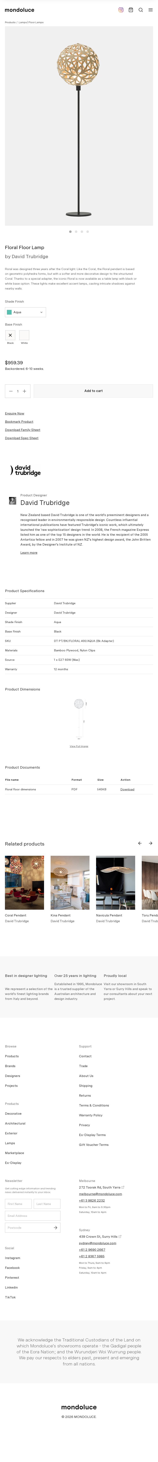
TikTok (10, 1297)
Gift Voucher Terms (94, 1145)
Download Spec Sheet (21, 438)
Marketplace (14, 1153)
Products (10, 22)
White (24, 343)
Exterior (11, 1133)
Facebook (12, 1268)
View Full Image (79, 746)
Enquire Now (14, 413)
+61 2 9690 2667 (92, 1250)
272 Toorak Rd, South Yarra (100, 1187)
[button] (70, 231)
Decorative (13, 1114)
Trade (83, 1066)
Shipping (85, 1086)
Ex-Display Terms (92, 1135)
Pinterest (12, 1278)
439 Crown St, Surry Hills (98, 1237)
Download (127, 789)
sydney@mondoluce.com (97, 1243)
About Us (86, 1076)
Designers (12, 1076)
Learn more (28, 553)
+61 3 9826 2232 (92, 1200)
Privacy (84, 1125)
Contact (85, 1056)
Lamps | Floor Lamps (31, 22)
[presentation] (139, 843)
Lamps (10, 1143)
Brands (10, 1066)
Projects (11, 1086)
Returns (85, 1095)
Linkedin (11, 1287)
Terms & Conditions (94, 1105)
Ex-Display (13, 1163)
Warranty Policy (90, 1115)
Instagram (12, 1258)
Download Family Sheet (22, 430)
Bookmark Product (19, 422)
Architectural (15, 1123)
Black (10, 343)
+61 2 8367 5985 (92, 1256)
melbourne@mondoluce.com (100, 1194)
